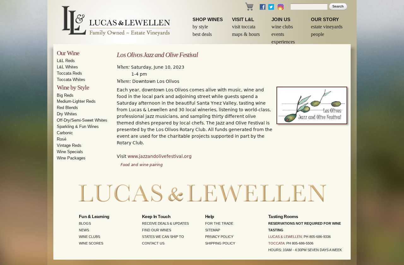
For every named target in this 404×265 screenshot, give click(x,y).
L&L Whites (67, 67)
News (84, 230)
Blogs (85, 223)
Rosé (61, 139)
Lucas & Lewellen (285, 237)
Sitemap (212, 230)
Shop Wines (208, 19)
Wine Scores (91, 243)
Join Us (280, 19)
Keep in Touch (156, 216)
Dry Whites (67, 114)
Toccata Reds (69, 73)
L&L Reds (66, 60)
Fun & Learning (94, 216)
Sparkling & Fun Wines (78, 126)
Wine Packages (71, 158)
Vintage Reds (69, 145)
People (317, 34)
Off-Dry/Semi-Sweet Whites (82, 120)
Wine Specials (70, 151)
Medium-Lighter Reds (76, 101)
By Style (200, 26)
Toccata (276, 243)
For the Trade (219, 223)
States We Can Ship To (163, 237)
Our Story (325, 19)
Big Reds (65, 95)
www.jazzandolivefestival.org (160, 156)
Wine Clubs (282, 26)
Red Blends (67, 107)
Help (209, 216)
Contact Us (153, 243)
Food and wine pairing (142, 165)
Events (277, 34)
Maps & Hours (246, 34)
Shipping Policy (220, 243)
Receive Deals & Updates (165, 223)
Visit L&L (243, 19)
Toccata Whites (71, 79)
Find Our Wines (156, 230)
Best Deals (202, 34)
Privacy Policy (219, 237)
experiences (283, 41)
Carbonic (65, 132)
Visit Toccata (243, 26)
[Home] (112, 22)
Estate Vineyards (326, 26)
